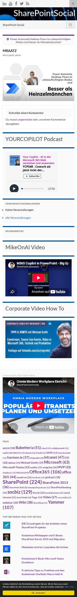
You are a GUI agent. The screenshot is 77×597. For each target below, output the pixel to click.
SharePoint (22, 482)
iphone (14, 462)
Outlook (38, 477)
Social (38, 492)
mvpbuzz (9, 472)
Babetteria (28, 447)
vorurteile (64, 497)
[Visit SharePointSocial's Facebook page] (16, 3)
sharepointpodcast (39, 487)
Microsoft (57, 462)
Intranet (54, 457)
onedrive (24, 477)
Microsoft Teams (16, 467)
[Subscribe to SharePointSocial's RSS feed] (27, 3)
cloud (46, 448)
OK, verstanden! (38, 592)
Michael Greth (32, 462)
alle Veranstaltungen (18, 217)
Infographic (37, 458)
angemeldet (25, 119)
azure (9, 448)
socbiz (20, 492)
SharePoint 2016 (18, 487)
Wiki (26, 502)
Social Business (54, 492)
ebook (30, 452)
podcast (52, 477)
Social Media (23, 497)
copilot (7, 453)
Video (50, 497)
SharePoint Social (13, 24)
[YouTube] (11, 3)
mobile (36, 467)
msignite (50, 467)
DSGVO (19, 452)
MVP (64, 467)
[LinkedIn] (4, 3)
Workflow (40, 502)
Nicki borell (22, 472)
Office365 (45, 471)
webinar (10, 502)
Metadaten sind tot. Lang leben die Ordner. (45, 547)
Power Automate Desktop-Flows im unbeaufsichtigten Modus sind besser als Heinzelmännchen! (40, 40)
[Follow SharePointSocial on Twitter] (22, 3)
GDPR (51, 452)
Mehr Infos (69, 586)
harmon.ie (18, 457)
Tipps (37, 497)
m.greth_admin (14, 55)
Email (41, 452)
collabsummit (60, 448)
